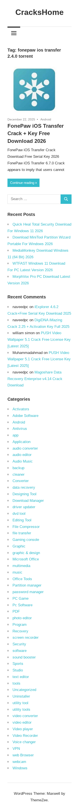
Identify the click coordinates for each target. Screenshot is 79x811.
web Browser (23, 755)
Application (22, 442)
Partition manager (27, 585)
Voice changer (24, 742)
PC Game (21, 598)
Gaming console (26, 540)
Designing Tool (24, 494)
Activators (21, 409)
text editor (21, 677)
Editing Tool (22, 520)
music (17, 572)
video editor (22, 722)
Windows (20, 768)
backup (18, 468)
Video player (23, 729)
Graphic (19, 546)
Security (19, 644)
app (15, 435)
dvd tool (19, 513)
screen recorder (26, 637)
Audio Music (23, 461)
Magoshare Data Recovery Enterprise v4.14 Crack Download (34, 379)
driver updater (24, 507)
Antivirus (20, 429)
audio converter (25, 448)
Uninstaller (21, 696)
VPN (16, 748)
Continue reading (22, 183)
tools (16, 683)
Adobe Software (25, 416)
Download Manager (28, 501)
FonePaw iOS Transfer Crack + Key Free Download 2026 (35, 133)
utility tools (21, 709)
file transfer (22, 533)
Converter (21, 481)
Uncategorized (24, 690)
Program (20, 625)
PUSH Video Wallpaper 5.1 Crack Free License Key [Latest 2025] (39, 339)
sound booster (24, 657)
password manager (28, 592)
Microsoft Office (26, 559)
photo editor (22, 618)
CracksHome (39, 12)
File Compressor (26, 527)
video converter (25, 716)
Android (45, 119)
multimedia (21, 566)
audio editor (22, 455)
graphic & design (26, 553)
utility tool (20, 703)
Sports (18, 664)
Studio (18, 670)
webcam (19, 762)
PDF (16, 611)
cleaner (19, 474)
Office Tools (22, 579)
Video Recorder (25, 736)
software (20, 651)
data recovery (24, 487)
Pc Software (22, 605)
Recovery (20, 631)
